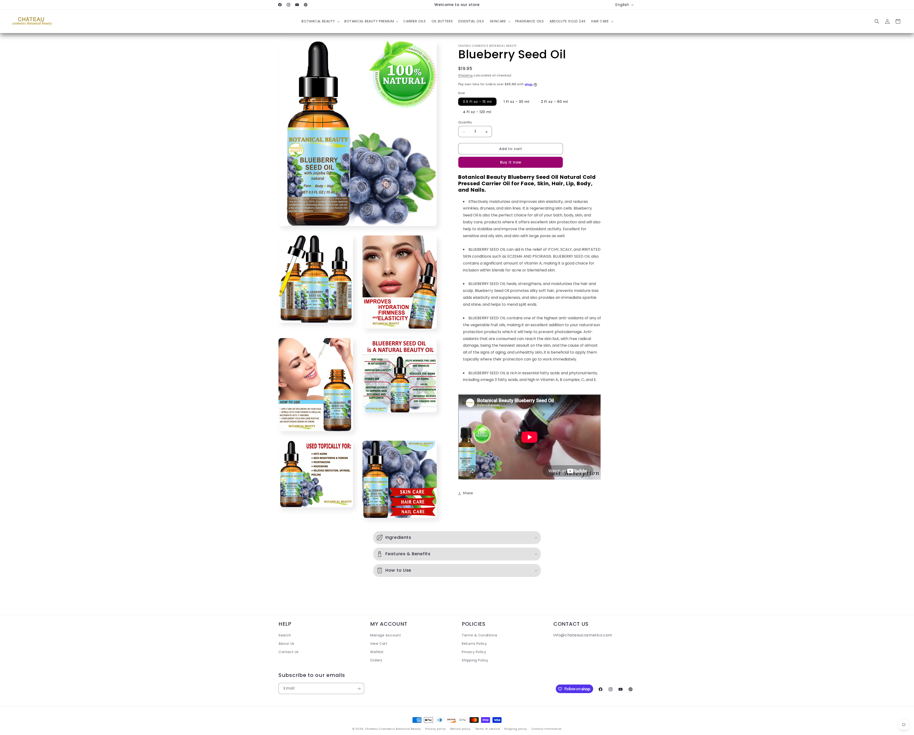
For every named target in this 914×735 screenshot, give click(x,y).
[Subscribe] (358, 688)
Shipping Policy (475, 660)
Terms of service (487, 728)
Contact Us (288, 652)
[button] (320, 21)
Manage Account (385, 635)
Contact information (547, 728)
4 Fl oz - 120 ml (477, 112)
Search (284, 635)
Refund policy (460, 728)
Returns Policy (474, 643)
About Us (286, 643)
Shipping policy (515, 728)
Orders (376, 660)
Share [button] (468, 493)
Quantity (465, 122)
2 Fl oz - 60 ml (554, 102)
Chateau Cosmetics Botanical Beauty (393, 729)
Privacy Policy (474, 652)
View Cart (378, 643)
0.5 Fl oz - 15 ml (477, 102)
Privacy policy (435, 728)
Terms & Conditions (479, 635)
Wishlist (377, 652)
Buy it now (510, 162)
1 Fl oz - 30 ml (516, 102)
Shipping (465, 75)
